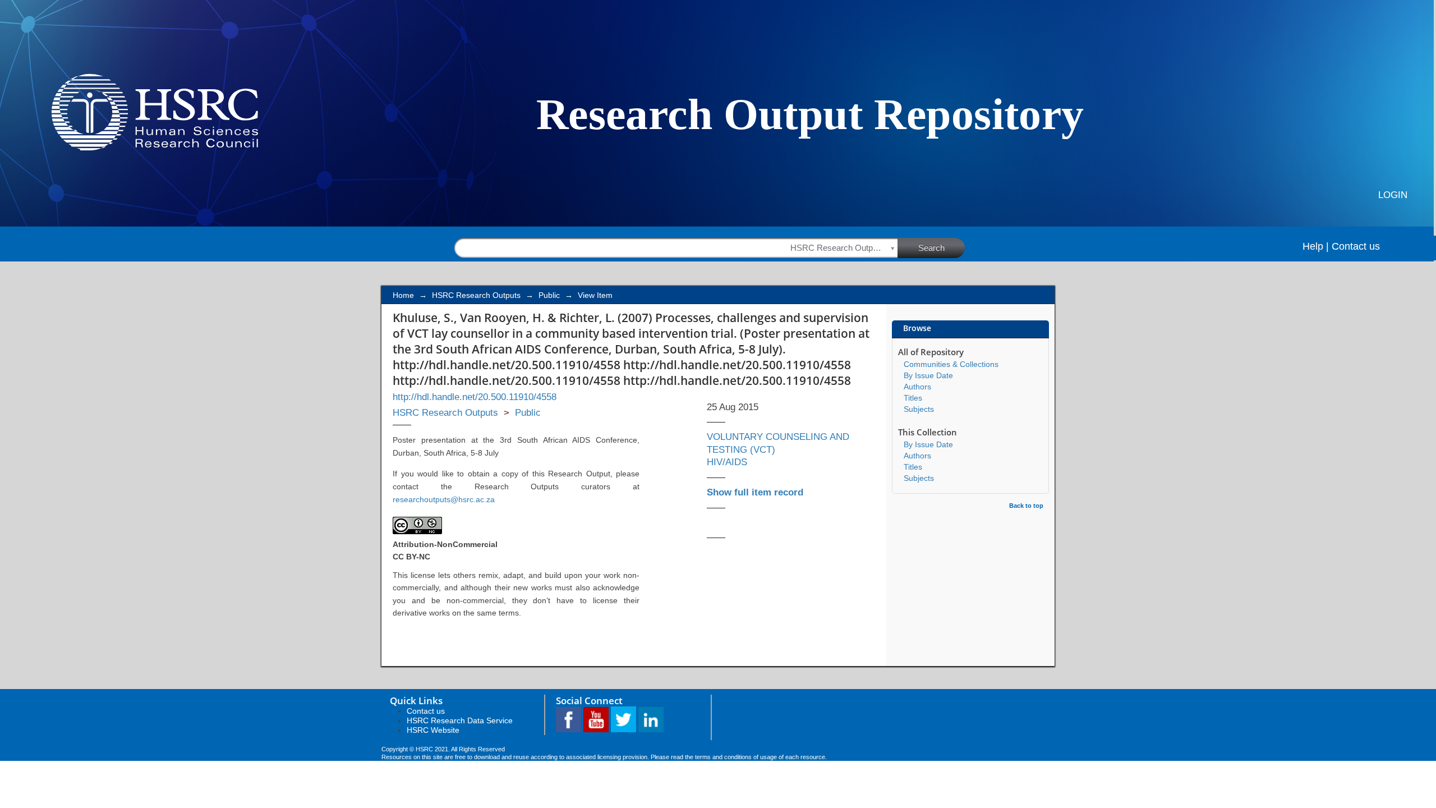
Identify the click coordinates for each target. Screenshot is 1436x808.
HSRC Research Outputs (476, 295)
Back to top (1026, 505)
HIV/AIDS (727, 462)
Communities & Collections (951, 364)
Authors (917, 386)
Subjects (919, 409)
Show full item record (755, 492)
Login (1392, 195)
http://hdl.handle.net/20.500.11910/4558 (474, 397)
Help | (1315, 246)
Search (931, 247)
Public (549, 295)
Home (403, 295)
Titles (913, 397)
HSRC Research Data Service (460, 720)
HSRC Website (433, 730)
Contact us (1356, 246)
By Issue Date (928, 375)
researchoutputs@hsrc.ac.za (444, 499)
